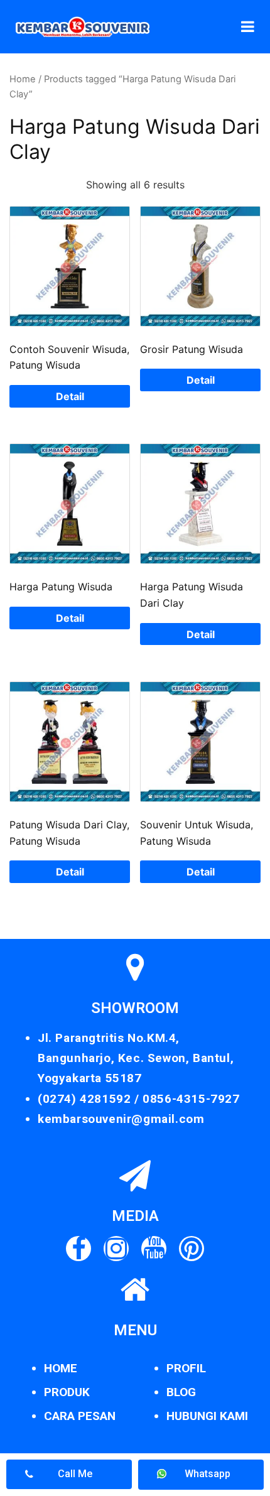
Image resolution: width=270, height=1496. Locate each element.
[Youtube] (153, 1248)
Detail (70, 396)
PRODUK (67, 1392)
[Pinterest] (191, 1248)
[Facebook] (78, 1248)
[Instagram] (116, 1248)
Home (22, 79)
